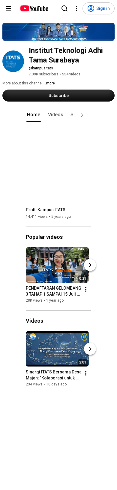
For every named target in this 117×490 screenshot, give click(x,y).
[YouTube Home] (34, 8)
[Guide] (8, 8)
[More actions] (86, 289)
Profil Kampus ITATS (45, 209)
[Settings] (76, 8)
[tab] (33, 115)
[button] (82, 115)
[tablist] (58, 115)
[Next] (90, 265)
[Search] (64, 8)
